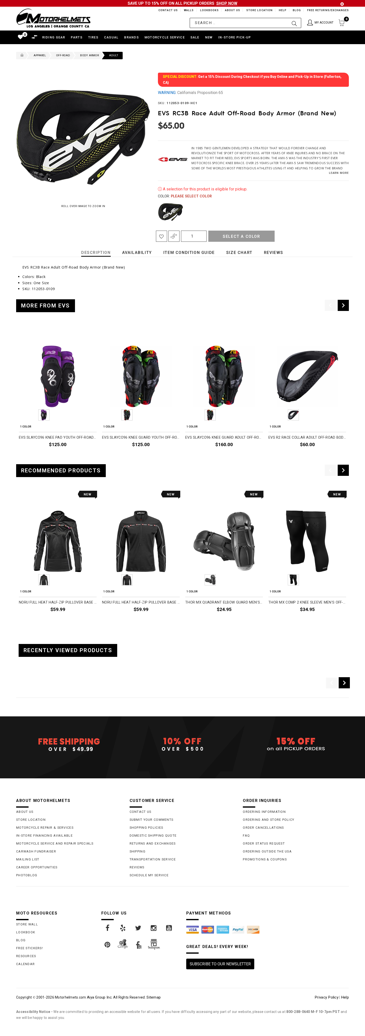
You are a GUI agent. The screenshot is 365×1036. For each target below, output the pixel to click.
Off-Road (63, 55)
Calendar (25, 964)
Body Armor (89, 55)
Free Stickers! (29, 948)
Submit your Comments (152, 820)
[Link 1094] (138, 928)
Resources (26, 956)
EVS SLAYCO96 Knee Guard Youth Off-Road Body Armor (141, 437)
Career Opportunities (37, 867)
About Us (232, 10)
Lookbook (25, 932)
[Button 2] (294, 23)
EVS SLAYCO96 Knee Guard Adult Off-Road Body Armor (224, 437)
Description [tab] (96, 252)
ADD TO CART (84, 456)
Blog (296, 10)
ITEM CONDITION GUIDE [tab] (189, 252)
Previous (157, 212)
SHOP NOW (226, 3)
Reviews (137, 867)
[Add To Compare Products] (174, 236)
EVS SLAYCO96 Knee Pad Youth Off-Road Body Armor (58, 437)
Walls (187, 10)
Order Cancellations (263, 827)
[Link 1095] (153, 928)
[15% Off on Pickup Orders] (296, 744)
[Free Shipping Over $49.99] (69, 744)
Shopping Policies (146, 827)
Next (341, 212)
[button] (320, 23)
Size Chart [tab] (239, 252)
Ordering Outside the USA (267, 851)
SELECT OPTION (249, 456)
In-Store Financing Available (44, 835)
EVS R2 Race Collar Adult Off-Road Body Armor (307, 437)
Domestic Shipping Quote (153, 835)
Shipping (138, 851)
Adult (113, 55)
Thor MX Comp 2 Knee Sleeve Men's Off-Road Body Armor (307, 602)
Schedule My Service (149, 875)
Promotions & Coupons (265, 859)
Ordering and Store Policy (268, 820)
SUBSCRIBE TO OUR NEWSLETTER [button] (220, 964)
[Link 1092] (107, 928)
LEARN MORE (339, 173)
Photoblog (26, 875)
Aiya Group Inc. (99, 997)
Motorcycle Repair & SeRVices (44, 827)
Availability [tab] (137, 252)
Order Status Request (264, 843)
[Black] (170, 212)
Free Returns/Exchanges (328, 10)
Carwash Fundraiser (36, 851)
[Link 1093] (123, 928)
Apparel (40, 55)
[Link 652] (21, 55)
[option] (57, 393)
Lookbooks (208, 10)
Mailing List (27, 859)
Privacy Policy (326, 997)
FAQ (246, 835)
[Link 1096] (169, 928)
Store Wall (27, 924)
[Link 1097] (107, 944)
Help (282, 10)
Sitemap (153, 997)
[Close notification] (342, 4)
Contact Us (166, 10)
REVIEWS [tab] (273, 252)
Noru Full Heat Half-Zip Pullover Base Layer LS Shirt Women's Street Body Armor (58, 602)
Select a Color (241, 236)
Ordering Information (264, 812)
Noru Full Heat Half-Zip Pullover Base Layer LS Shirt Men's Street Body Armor (141, 602)
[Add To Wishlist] (161, 236)
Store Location (259, 10)
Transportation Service (153, 859)
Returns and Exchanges (153, 843)
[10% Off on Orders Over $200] (183, 744)
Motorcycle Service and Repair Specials (55, 843)
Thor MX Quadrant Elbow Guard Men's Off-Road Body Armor (224, 602)
